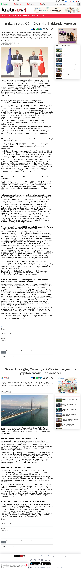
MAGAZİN (33, 15)
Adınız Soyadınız (6, 333)
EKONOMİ (9, 15)
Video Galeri (18, 1)
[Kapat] (26, 565)
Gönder (4, 352)
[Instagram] (71, 1)
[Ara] (79, 4)
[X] (68, 1)
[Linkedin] (74, 1)
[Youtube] (76, 1)
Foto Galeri (13, 1)
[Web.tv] (79, 1)
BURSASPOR (26, 15)
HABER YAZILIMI (30, 567)
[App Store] (45, 563)
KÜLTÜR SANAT (40, 15)
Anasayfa (6, 1)
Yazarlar (9, 1)
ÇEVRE (14, 15)
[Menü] (2, 1)
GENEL (3, 15)
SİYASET (19, 15)
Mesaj (3, 338)
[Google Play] (35, 563)
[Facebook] (66, 1)
